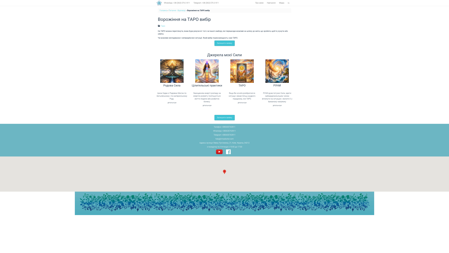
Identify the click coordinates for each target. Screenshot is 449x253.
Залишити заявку (224, 43)
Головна (163, 10)
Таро (163, 26)
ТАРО (242, 85)
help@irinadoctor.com (224, 139)
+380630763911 (228, 127)
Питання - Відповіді (177, 10)
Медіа (281, 3)
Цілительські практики (207, 85)
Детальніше (172, 103)
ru (288, 3)
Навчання (271, 3)
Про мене (259, 3)
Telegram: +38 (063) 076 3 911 (206, 3)
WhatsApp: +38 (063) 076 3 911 (177, 3)
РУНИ (277, 85)
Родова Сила (171, 85)
